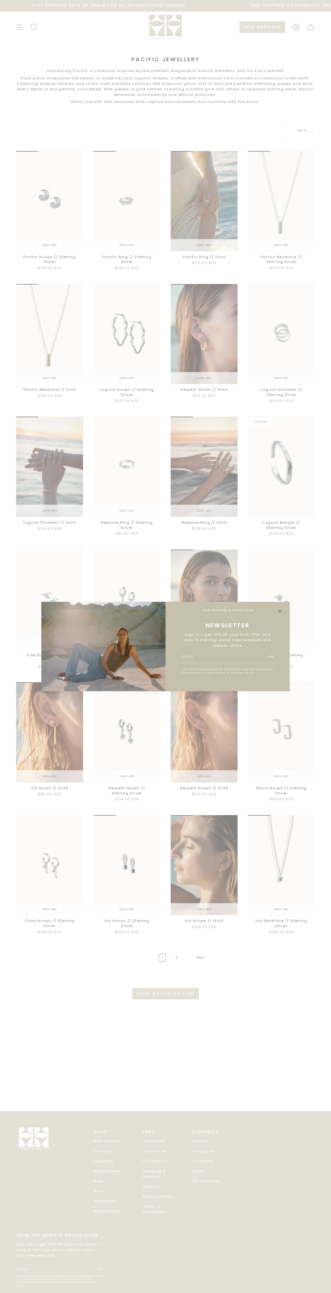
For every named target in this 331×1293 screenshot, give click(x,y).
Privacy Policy (194, 673)
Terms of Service (229, 673)
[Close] (280, 611)
